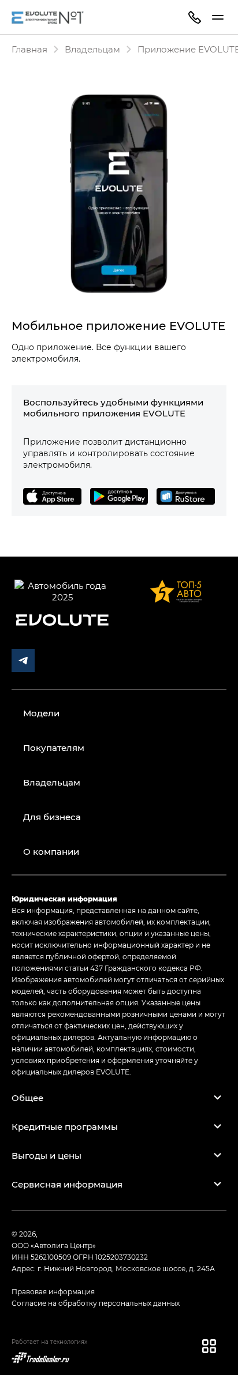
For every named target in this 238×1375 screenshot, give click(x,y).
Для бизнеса (52, 816)
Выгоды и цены (46, 1155)
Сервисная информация (67, 1184)
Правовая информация (53, 1291)
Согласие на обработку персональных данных (96, 1303)
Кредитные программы (65, 1126)
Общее (27, 1097)
